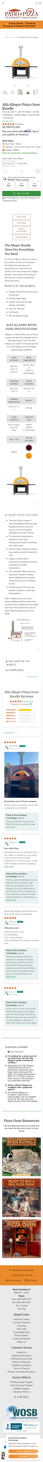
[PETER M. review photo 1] (21, 775)
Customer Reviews (21, 1322)
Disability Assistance (21, 1365)
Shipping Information (21, 1355)
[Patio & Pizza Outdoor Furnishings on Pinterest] (21, 1397)
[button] (8, 124)
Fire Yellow (8, 164)
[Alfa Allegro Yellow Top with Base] (21, 63)
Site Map (21, 1308)
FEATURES (21, 223)
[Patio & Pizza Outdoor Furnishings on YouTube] (18, 1397)
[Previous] (15, 86)
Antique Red (22, 164)
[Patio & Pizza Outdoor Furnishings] (21, 13)
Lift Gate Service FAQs (21, 1358)
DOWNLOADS (22, 237)
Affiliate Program (21, 1388)
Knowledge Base (22, 1332)
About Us (21, 1341)
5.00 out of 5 (27, 701)
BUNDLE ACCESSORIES (21, 230)
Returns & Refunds (21, 1362)
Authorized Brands (21, 1338)
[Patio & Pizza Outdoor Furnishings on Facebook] (15, 1397)
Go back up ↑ (32, 676)
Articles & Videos (21, 1319)
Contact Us (21, 1352)
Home (7, 37)
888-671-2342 (21, 1292)
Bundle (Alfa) (8, 121)
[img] (10, 742)
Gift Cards (21, 1329)
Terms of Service (21, 1368)
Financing (21, 1325)
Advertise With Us (21, 1391)
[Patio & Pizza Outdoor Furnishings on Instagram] (24, 1397)
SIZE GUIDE (21, 217)
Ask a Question (17, 1051)
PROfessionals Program (21, 1382)
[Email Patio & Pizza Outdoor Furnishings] (27, 1397)
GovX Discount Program (21, 1385)
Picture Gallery (21, 1335)
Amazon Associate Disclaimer (21, 1371)
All (13, 37)
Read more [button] (9, 866)
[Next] (27, 86)
